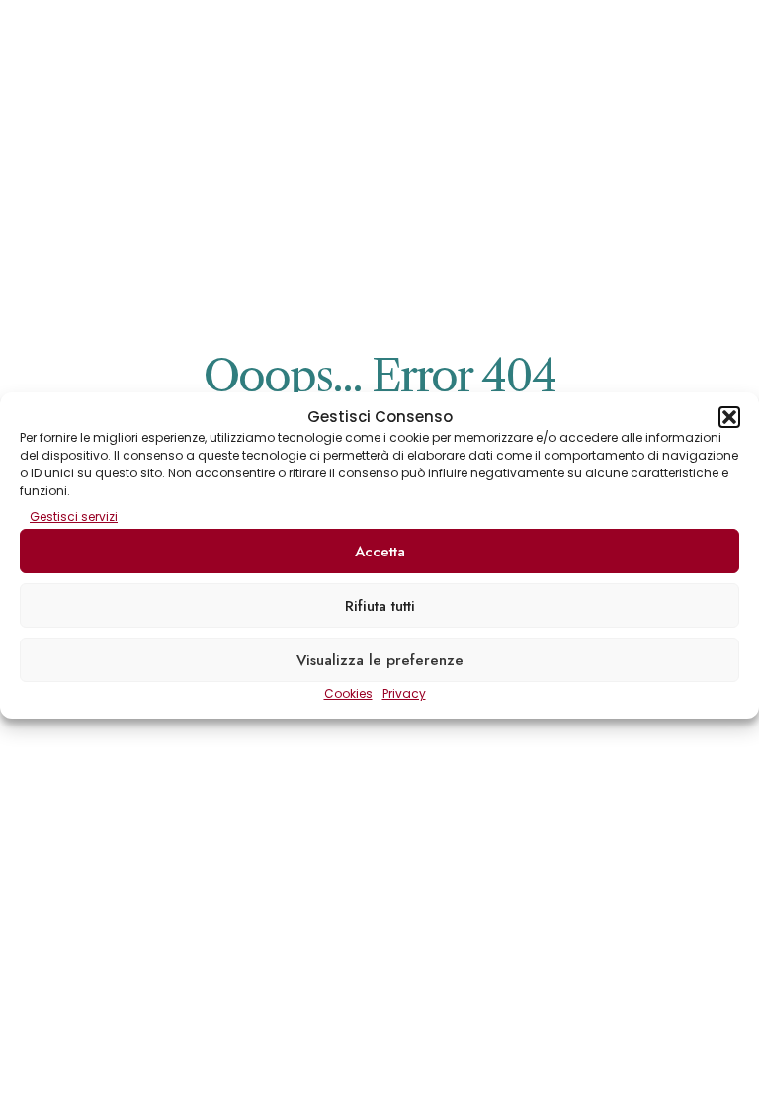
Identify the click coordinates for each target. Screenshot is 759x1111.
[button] (729, 417)
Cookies (348, 693)
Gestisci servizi (74, 516)
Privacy (404, 693)
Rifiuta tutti (380, 606)
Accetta (380, 551)
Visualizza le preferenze (380, 660)
